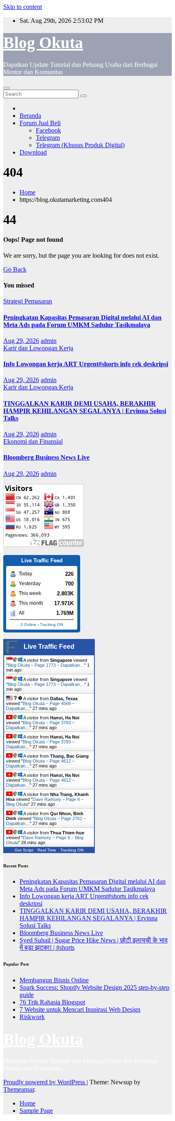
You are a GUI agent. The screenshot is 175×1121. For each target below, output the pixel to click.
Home (27, 192)
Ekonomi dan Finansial (33, 441)
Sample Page (36, 1110)
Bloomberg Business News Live (46, 457)
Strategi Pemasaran (27, 301)
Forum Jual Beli (40, 122)
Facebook (48, 130)
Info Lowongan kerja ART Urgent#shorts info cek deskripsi (85, 363)
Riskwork (32, 1016)
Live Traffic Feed (49, 646)
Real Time (46, 850)
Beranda (30, 115)
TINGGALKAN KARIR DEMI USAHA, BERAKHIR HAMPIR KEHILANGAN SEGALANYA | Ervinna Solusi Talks (84, 411)
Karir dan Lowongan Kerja (38, 348)
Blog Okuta (43, 42)
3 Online (28, 624)
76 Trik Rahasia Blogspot (52, 1002)
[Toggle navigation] (6, 88)
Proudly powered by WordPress (45, 1082)
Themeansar (18, 1089)
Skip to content (22, 6)
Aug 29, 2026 (21, 340)
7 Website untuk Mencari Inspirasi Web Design (80, 1009)
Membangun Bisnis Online (54, 980)
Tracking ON (51, 624)
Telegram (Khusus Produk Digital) (80, 145)
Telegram (48, 137)
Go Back (14, 269)
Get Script (24, 850)
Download (33, 152)
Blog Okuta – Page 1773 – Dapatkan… (46, 665)
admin (49, 340)
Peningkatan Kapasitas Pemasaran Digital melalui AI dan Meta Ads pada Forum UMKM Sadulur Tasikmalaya (82, 321)
